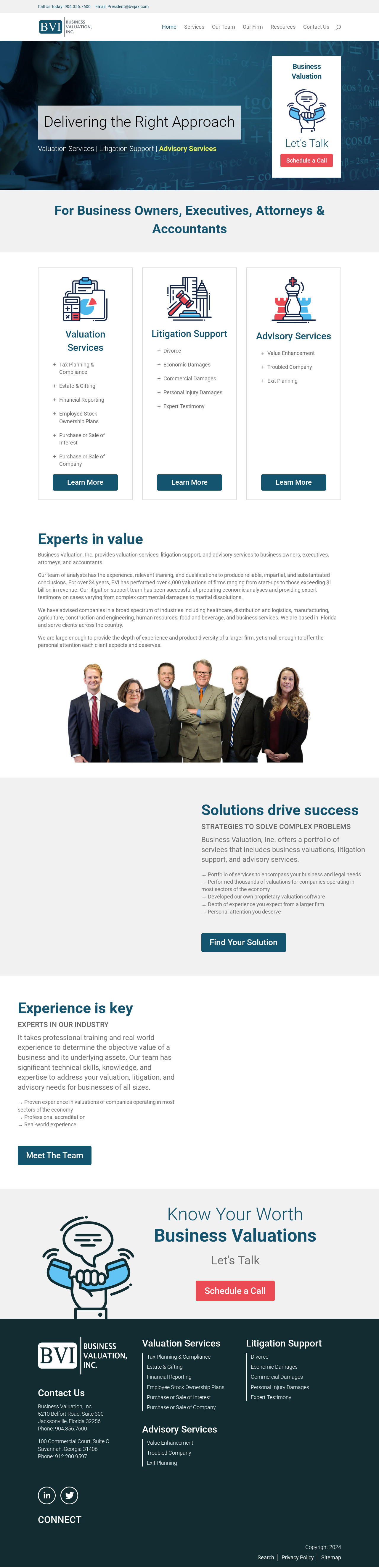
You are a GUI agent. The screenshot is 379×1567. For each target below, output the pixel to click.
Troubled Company (289, 367)
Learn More (85, 482)
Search (266, 1557)
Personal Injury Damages (192, 392)
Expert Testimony (184, 406)
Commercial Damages (189, 378)
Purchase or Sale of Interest (82, 439)
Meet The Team (54, 1155)
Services (194, 27)
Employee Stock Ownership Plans (79, 417)
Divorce (172, 351)
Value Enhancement (291, 353)
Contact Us (316, 27)
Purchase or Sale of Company (82, 460)
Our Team (223, 27)
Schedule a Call (249, 160)
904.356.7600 (78, 6)
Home (169, 27)
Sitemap (331, 1557)
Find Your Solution (244, 942)
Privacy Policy (298, 1557)
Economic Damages (187, 364)
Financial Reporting (81, 400)
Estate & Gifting (77, 386)
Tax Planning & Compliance (76, 368)
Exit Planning (282, 381)
